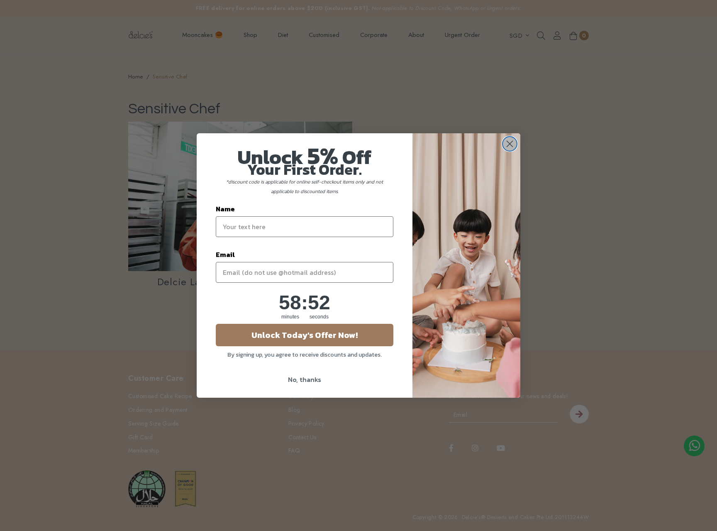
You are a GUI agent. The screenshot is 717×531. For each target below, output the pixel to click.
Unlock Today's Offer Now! (304, 335)
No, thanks (304, 379)
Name (225, 209)
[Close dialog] (509, 144)
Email (225, 254)
